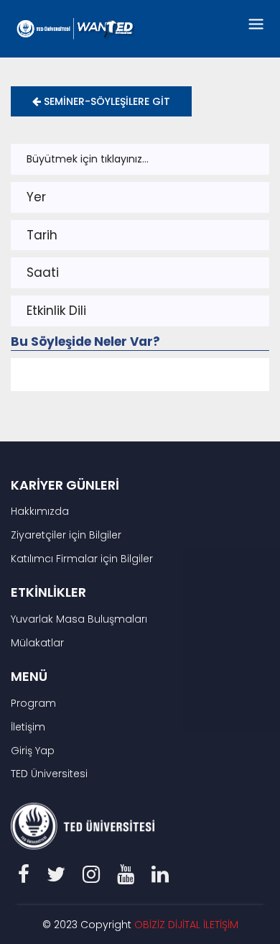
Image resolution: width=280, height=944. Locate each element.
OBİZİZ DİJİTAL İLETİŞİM (186, 924)
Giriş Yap (33, 750)
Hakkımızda (40, 511)
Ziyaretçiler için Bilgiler (66, 535)
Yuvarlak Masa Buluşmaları (79, 619)
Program (33, 703)
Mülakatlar (37, 643)
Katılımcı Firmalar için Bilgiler (82, 558)
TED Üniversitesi (49, 773)
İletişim (28, 727)
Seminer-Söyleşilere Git (105, 101)
